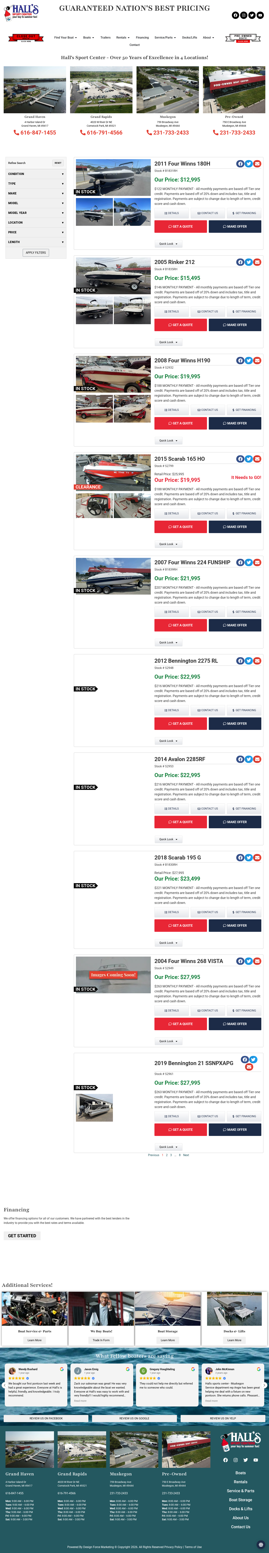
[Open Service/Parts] (174, 37)
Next (186, 1155)
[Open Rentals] (128, 37)
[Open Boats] (93, 37)
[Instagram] (243, 15)
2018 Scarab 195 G (177, 857)
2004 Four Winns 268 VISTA (188, 961)
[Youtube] (260, 15)
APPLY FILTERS (36, 252)
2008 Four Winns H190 (182, 360)
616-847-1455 (37, 132)
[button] (240, 163)
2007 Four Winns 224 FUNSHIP (192, 562)
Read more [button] (14, 1400)
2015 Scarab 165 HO (179, 459)
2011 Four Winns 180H (182, 163)
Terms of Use (193, 1547)
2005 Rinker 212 (174, 262)
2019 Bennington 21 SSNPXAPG (193, 1063)
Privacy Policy (173, 1547)
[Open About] (213, 37)
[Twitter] (252, 15)
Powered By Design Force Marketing (90, 1547)
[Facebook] (235, 15)
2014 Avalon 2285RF (179, 759)
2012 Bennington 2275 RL (186, 661)
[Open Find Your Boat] (75, 37)
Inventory (135, 1542)
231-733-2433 (170, 132)
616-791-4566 (104, 132)
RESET (58, 163)
